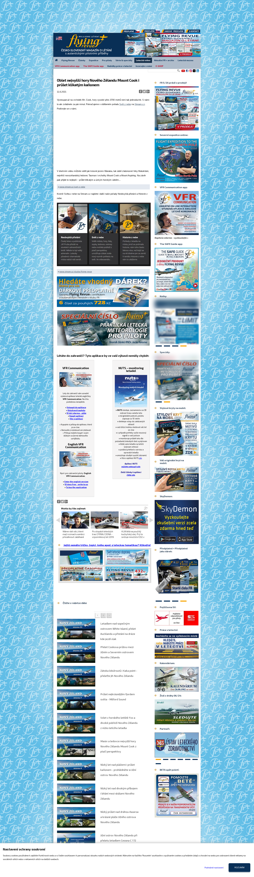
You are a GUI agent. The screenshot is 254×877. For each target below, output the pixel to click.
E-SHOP (159, 66)
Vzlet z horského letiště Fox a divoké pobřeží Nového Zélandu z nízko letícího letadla (119, 723)
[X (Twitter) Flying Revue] (194, 72)
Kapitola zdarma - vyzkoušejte (171, 237)
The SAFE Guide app (93, 66)
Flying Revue (68, 60)
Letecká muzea (185, 60)
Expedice (93, 60)
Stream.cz (140, 104)
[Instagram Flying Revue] (190, 72)
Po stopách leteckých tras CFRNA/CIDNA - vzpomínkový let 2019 (103, 534)
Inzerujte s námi (144, 66)
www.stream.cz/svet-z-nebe (72, 187)
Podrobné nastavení (214, 867)
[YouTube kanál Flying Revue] (182, 72)
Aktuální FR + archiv (164, 60)
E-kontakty (195, 32)
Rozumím (239, 867)
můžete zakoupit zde (130, 466)
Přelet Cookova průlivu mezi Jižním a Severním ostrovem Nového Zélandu (117, 652)
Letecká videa (143, 60)
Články (81, 60)
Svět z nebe (125, 104)
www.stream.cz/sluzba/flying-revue (75, 271)
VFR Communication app (67, 66)
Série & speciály (124, 60)
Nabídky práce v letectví (119, 66)
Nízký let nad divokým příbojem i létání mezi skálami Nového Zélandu (119, 793)
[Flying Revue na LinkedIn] (197, 72)
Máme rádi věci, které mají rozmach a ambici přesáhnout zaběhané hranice (74, 535)
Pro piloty (107, 60)
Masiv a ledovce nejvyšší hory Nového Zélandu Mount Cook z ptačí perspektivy (118, 746)
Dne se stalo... (183, 689)
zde (140, 458)
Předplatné (151, 32)
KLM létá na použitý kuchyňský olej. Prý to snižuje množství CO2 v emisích (132, 535)
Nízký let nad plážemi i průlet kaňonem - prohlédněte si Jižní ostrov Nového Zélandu (118, 770)
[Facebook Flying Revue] (187, 72)
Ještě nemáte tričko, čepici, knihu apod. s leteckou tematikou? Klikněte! (107, 545)
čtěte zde (131, 475)
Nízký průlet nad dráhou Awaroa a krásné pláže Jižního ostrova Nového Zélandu (119, 817)
